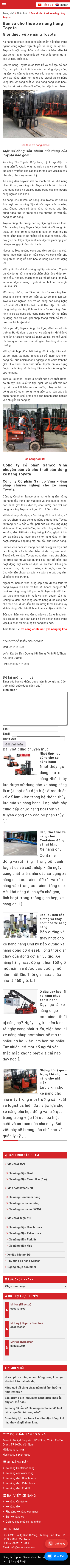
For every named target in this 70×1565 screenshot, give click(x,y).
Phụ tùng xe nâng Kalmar (23, 1260)
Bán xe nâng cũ (15, 1516)
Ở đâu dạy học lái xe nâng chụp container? (53, 996)
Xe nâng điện (13, 1506)
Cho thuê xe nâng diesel (35, 145)
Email (7, 733)
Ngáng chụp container (21, 1267)
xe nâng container (32, 629)
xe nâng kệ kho (57, 629)
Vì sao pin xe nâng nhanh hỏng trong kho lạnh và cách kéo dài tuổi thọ (34, 1379)
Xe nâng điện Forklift (22, 1239)
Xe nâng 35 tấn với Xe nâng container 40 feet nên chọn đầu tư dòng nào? (33, 1410)
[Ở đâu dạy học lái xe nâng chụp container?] (20, 1002)
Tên (6, 728)
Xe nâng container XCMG (25, 1209)
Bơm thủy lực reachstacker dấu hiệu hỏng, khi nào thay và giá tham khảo (34, 1420)
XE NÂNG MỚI (16, 1164)
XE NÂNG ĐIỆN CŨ (19, 1218)
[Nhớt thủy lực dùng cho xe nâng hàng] (20, 764)
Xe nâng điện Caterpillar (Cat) (28, 1179)
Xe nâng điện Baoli (21, 1173)
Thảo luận (22, 13)
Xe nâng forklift (35, 459)
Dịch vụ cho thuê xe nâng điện (23, 1521)
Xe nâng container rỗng (24, 1203)
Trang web (9, 738)
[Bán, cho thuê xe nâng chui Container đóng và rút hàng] (20, 843)
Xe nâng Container (17, 1501)
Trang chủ (8, 13)
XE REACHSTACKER (20, 1188)
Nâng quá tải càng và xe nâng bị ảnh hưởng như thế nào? (33, 1389)
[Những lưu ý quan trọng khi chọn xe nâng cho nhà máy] (20, 1081)
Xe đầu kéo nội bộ (19, 1254)
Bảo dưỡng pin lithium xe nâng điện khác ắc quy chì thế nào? (33, 1400)
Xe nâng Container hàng (24, 1197)
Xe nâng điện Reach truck (25, 1227)
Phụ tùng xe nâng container (22, 1511)
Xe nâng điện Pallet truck (25, 1233)
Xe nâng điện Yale (20, 1245)
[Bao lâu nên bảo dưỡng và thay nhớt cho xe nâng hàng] (20, 925)
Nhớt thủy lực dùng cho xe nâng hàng (50, 758)
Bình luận (10, 689)
